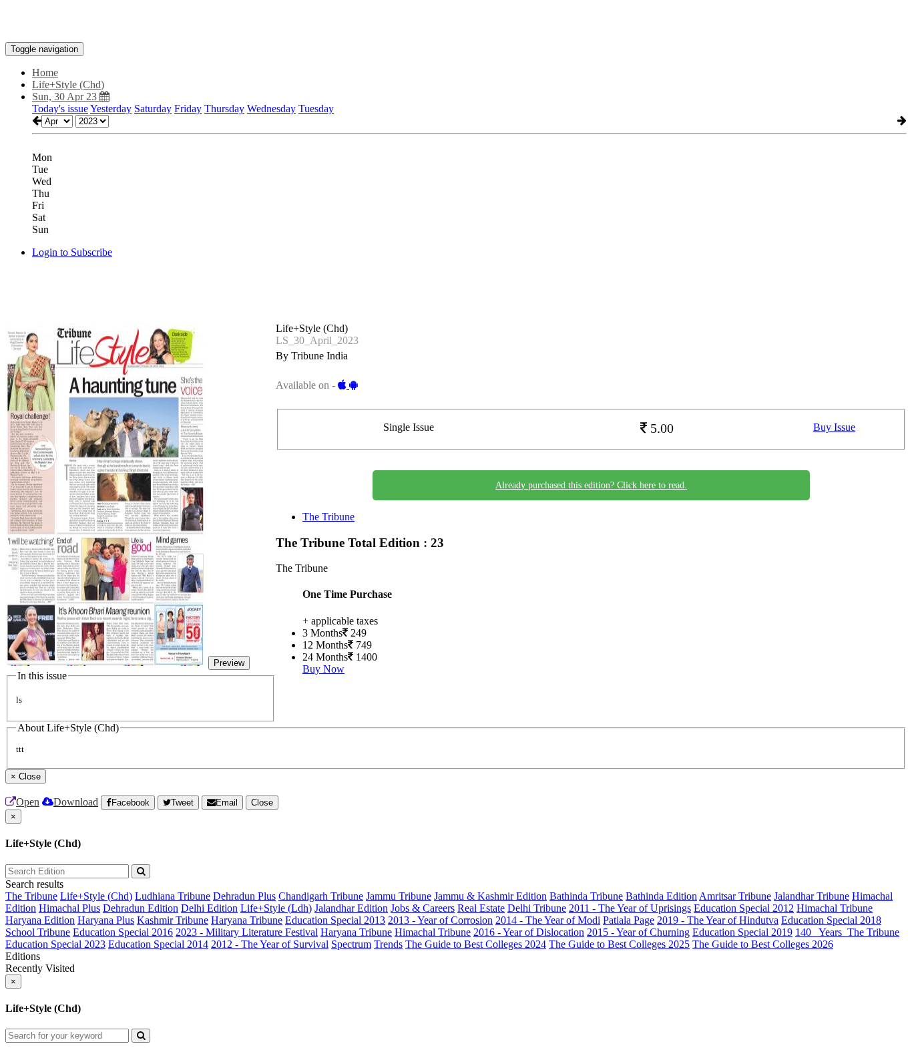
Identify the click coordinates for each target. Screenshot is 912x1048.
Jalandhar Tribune (811, 896)
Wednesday (271, 108)
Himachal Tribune (834, 908)
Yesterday (111, 108)
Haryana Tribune (246, 920)
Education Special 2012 (744, 908)
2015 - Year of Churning (638, 932)
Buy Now (323, 669)
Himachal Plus (69, 908)
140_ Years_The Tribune (847, 932)
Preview (229, 663)
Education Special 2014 (158, 944)
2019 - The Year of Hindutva (717, 920)
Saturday (153, 108)
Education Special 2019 (742, 932)
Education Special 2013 (335, 920)
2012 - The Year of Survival (269, 944)
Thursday (224, 108)
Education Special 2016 (123, 932)
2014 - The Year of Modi (547, 920)
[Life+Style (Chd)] (456, 22)
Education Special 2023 (55, 944)
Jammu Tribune (398, 896)
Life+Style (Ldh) (276, 908)
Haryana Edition (40, 920)
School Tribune (37, 932)
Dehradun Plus (244, 896)
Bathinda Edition (661, 896)
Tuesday (316, 108)
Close (262, 803)
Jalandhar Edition (351, 908)
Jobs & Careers (423, 908)
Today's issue (60, 108)
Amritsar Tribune (735, 896)
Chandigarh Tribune (320, 896)
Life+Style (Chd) (96, 896)
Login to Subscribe (72, 252)
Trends (388, 944)
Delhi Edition (209, 908)
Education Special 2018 (831, 920)
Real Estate (481, 908)
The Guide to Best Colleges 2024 (475, 944)
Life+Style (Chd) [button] (68, 84)
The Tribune (328, 516)
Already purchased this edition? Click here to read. (591, 485)
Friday (188, 108)
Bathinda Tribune (586, 896)
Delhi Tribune (536, 908)
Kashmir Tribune (172, 920)
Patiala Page (628, 920)
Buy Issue (834, 427)
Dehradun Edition (140, 908)
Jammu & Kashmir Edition (490, 896)
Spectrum (351, 944)
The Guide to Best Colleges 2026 (762, 944)
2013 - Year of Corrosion (440, 920)
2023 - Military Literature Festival (247, 932)
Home (45, 72)
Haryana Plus (105, 920)
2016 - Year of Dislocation (528, 932)
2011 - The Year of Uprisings (630, 908)
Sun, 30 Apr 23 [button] (65, 96)
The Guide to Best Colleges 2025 (619, 944)
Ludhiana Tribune (172, 896)
